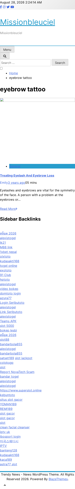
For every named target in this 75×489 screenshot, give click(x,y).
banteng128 (8, 450)
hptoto (5, 279)
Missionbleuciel (27, 22)
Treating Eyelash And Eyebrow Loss (27, 175)
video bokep (9, 289)
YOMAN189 (8, 404)
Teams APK (8, 321)
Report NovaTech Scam (17, 372)
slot (2, 367)
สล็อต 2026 (8, 233)
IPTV (3, 446)
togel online (8, 266)
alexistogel (8, 238)
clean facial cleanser (15, 427)
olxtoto (5, 256)
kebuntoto (7, 395)
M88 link (6, 247)
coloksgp (6, 363)
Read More (8, 209)
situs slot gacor (11, 399)
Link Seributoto (11, 312)
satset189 (7, 358)
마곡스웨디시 (9, 441)
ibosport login (10, 436)
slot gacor (7, 413)
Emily (4, 182)
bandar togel (9, 376)
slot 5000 (7, 326)
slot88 (4, 339)
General (14, 166)
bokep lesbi (8, 330)
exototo (6, 270)
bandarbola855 (11, 344)
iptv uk (5, 432)
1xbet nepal (8, 252)
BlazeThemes (58, 479)
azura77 (6, 298)
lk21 (3, 243)
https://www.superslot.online (21, 390)
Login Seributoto (12, 303)
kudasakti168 (9, 261)
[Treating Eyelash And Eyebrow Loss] (37, 101)
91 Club (5, 275)
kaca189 (6, 459)
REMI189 (6, 409)
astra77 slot (8, 464)
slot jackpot (23, 358)
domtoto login (10, 293)
